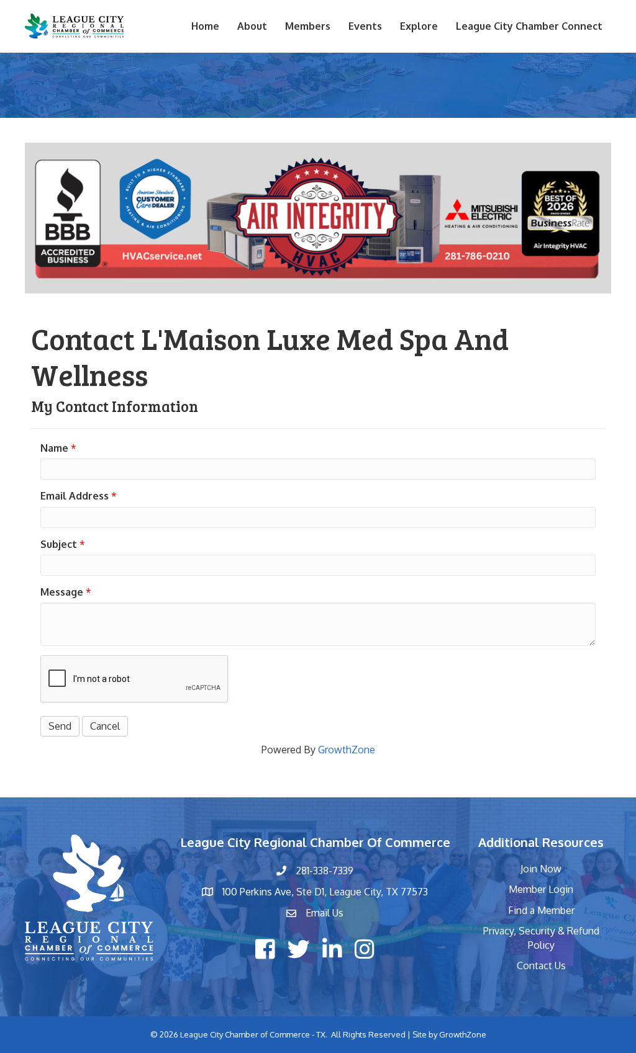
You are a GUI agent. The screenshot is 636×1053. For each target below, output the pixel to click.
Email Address (74, 496)
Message (61, 592)
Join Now (540, 869)
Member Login (541, 889)
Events (365, 26)
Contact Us (541, 965)
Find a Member (541, 910)
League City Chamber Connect (529, 26)
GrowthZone (346, 749)
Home (205, 26)
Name (54, 448)
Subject (58, 544)
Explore (419, 26)
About (252, 26)
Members (307, 26)
